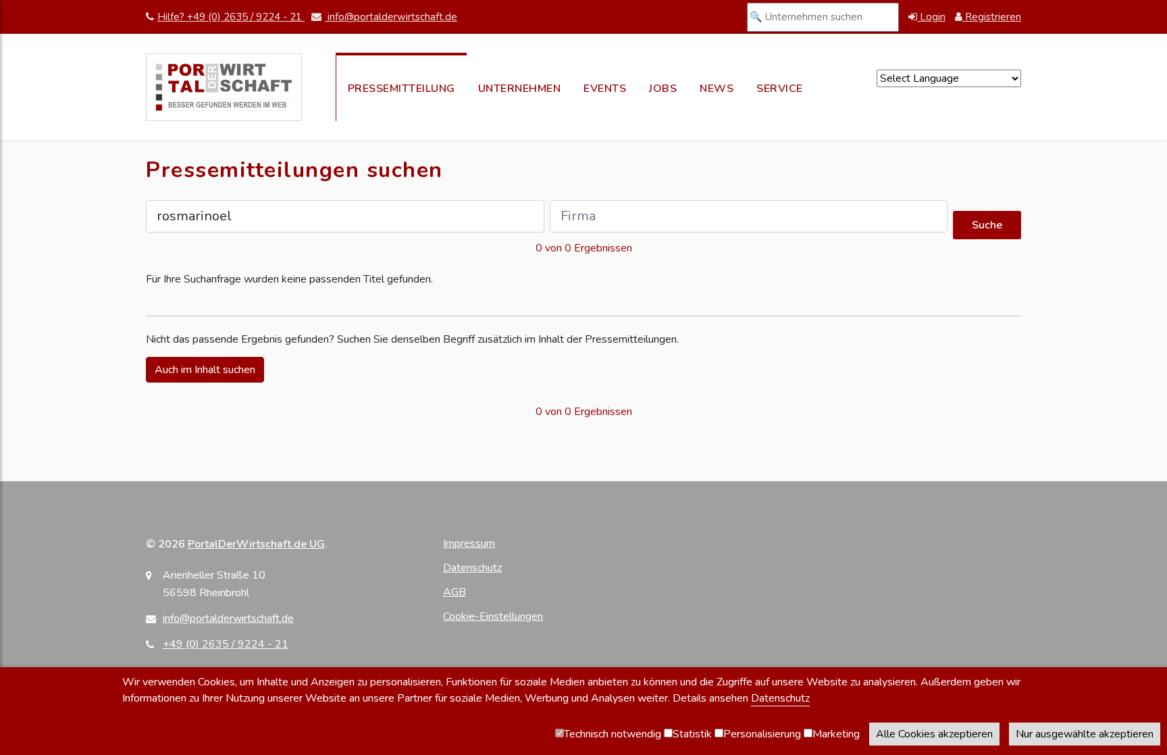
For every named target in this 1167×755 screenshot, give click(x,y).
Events (605, 88)
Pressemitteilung (401, 88)
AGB (454, 592)
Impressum (469, 543)
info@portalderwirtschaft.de (391, 17)
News (716, 88)
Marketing (836, 734)
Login (931, 17)
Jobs (663, 88)
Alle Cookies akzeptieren (934, 734)
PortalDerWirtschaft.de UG (256, 544)
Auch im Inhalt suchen (205, 369)
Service (779, 88)
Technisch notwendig (612, 734)
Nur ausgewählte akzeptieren (1084, 734)
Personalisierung (762, 734)
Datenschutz (472, 567)
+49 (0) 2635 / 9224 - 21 (225, 644)
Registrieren (991, 17)
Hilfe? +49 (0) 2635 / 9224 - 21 (231, 17)
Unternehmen (519, 88)
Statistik (692, 734)
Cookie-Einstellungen (493, 616)
